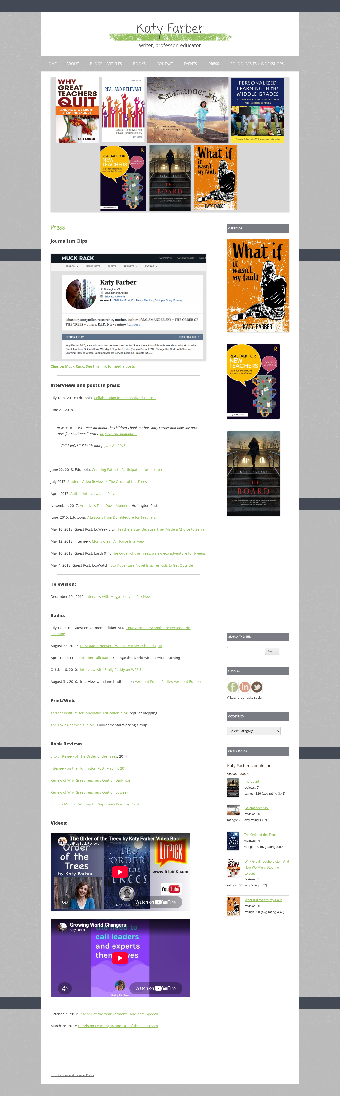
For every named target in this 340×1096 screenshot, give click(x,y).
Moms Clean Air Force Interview (118, 541)
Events (190, 63)
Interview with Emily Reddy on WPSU (110, 669)
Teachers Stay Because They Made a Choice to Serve (160, 529)
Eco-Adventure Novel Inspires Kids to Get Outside (151, 565)
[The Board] (235, 788)
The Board (251, 781)
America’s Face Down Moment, (105, 505)
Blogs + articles (106, 63)
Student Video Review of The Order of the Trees (107, 481)
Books (139, 63)
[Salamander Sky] (236, 811)
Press (213, 63)
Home (51, 63)
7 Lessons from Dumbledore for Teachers (121, 517)
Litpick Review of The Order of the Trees (84, 756)
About (72, 63)
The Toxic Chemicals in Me (73, 725)
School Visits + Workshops (257, 63)
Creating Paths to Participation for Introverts (129, 469)
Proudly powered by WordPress (72, 1075)
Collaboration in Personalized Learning (126, 397)
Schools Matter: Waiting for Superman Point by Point (95, 804)
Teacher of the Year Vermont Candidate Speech (118, 1014)
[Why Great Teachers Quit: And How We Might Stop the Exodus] (236, 868)
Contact (165, 63)
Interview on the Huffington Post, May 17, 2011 (89, 768)
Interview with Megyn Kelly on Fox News (119, 596)
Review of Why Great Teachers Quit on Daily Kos (91, 780)
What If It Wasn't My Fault (263, 899)
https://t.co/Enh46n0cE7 (118, 433)
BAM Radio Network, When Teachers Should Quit (121, 645)
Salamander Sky (257, 807)
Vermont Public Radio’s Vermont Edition (168, 681)
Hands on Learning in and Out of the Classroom (118, 1025)
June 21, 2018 (115, 445)
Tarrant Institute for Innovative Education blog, (90, 713)
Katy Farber (170, 29)
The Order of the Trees (260, 834)
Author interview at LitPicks (93, 493)
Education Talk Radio (93, 657)
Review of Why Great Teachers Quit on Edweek (89, 792)
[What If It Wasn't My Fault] (236, 907)
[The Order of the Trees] (235, 842)
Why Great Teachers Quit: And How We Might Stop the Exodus (267, 867)
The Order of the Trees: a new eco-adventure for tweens (159, 553)
